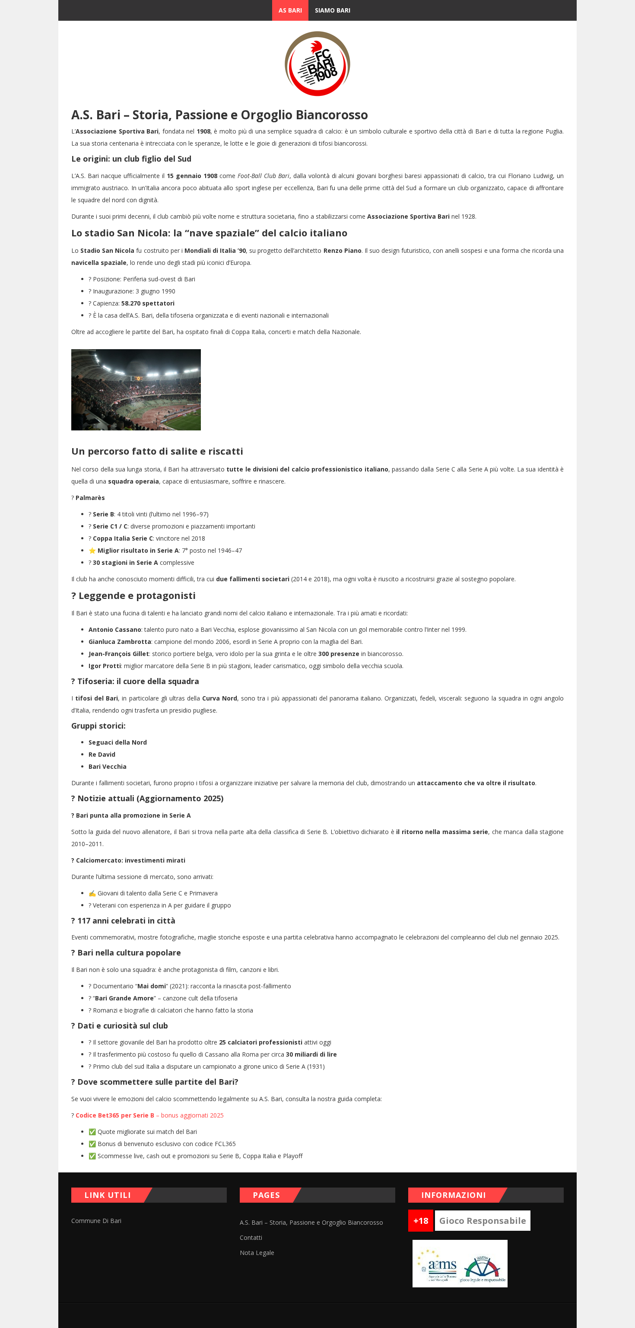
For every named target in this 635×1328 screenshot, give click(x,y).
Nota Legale (257, 1252)
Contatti (251, 1237)
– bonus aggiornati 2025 (150, 1115)
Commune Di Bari (96, 1221)
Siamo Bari (332, 10)
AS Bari (290, 10)
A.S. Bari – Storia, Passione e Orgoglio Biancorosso (311, 1222)
